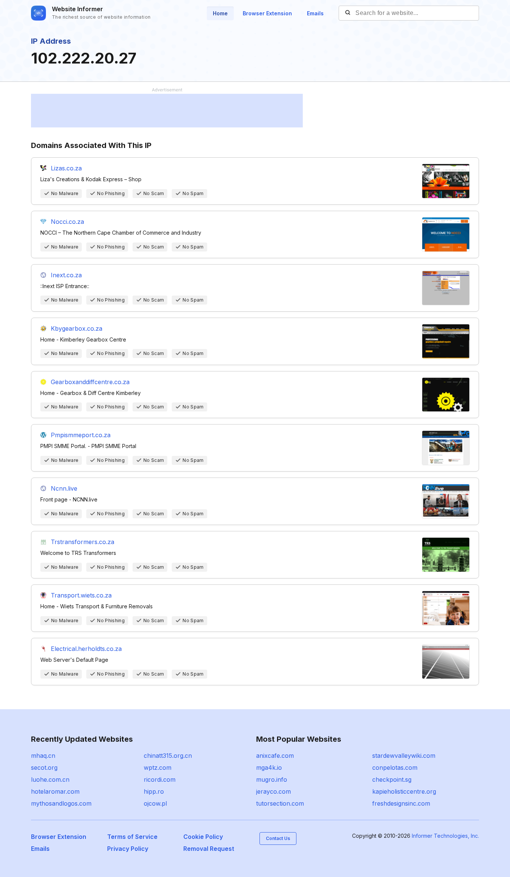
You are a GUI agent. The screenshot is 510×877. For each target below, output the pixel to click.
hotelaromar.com (55, 791)
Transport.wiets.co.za (81, 595)
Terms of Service (132, 836)
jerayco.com (273, 791)
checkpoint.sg (391, 779)
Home (220, 13)
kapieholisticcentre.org (404, 791)
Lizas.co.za (66, 168)
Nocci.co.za (67, 221)
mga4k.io (269, 767)
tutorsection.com (280, 803)
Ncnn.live (64, 488)
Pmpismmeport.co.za (81, 435)
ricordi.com (159, 779)
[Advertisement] (167, 110)
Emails (315, 13)
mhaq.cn (43, 755)
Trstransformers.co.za (82, 542)
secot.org (44, 767)
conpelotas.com (394, 767)
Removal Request (208, 848)
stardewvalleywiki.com (403, 755)
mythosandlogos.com (61, 803)
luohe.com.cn (50, 779)
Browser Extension (267, 13)
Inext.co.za (66, 275)
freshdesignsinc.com (401, 803)
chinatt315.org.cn (168, 755)
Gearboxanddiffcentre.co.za (90, 382)
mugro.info (271, 779)
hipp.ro (154, 791)
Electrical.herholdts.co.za (86, 648)
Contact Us (278, 838)
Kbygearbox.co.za (76, 328)
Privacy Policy (127, 848)
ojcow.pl (155, 803)
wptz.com (157, 767)
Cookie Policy (203, 836)
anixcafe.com (275, 755)
